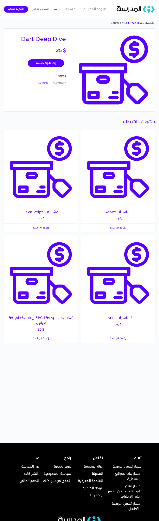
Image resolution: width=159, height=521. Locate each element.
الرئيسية (150, 23)
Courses (116, 23)
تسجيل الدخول (40, 9)
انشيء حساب (16, 9)
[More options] (56, 9)
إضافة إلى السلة (46, 63)
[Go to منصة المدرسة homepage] (135, 9)
